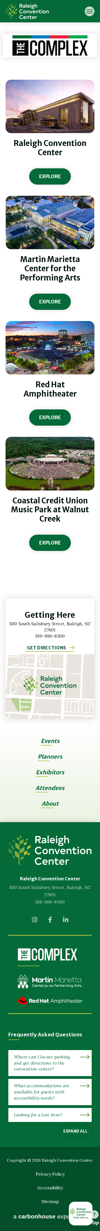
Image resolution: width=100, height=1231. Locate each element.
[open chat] (81, 1213)
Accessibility (50, 1188)
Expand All (75, 1131)
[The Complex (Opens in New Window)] (47, 954)
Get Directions (46, 647)
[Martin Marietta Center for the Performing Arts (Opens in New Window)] (50, 986)
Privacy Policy (50, 1174)
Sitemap (50, 1201)
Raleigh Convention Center (27, 11)
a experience (50, 1216)
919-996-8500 (50, 902)
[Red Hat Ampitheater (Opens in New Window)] (50, 1005)
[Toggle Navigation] (89, 11)
